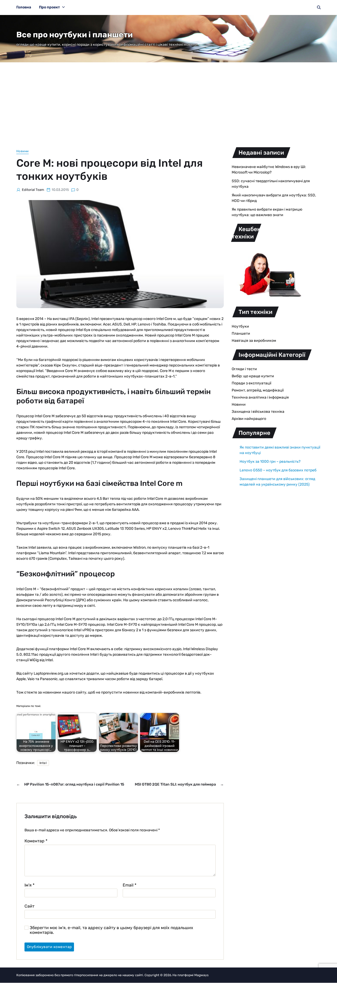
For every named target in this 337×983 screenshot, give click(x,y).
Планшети (241, 333)
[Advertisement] (168, 102)
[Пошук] (319, 7)
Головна (23, 7)
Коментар (35, 841)
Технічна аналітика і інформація (260, 397)
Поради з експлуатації (251, 383)
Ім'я (29, 885)
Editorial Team (33, 190)
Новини (22, 151)
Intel (43, 763)
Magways (201, 975)
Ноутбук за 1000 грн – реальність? (270, 461)
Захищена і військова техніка (258, 411)
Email (129, 885)
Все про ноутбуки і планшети (74, 35)
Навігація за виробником (254, 340)
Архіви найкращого (249, 418)
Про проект (49, 7)
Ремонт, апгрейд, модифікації (258, 390)
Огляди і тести (244, 369)
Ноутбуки (240, 326)
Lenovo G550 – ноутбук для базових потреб (278, 470)
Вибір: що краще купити (253, 376)
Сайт (29, 906)
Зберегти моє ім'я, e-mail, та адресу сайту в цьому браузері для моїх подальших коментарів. (111, 930)
